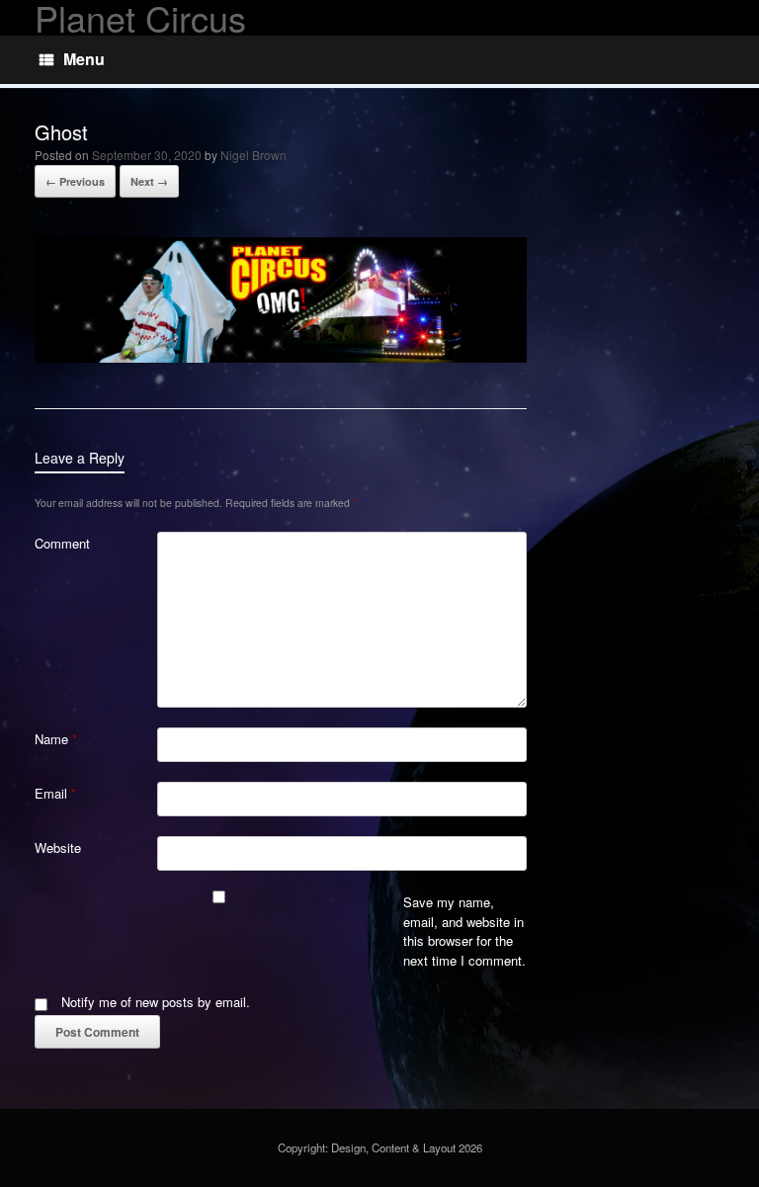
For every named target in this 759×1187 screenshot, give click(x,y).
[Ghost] (281, 357)
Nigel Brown (253, 154)
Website (58, 847)
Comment (62, 543)
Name (56, 738)
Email (55, 793)
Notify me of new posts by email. (155, 1001)
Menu (84, 58)
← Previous (75, 181)
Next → (149, 181)
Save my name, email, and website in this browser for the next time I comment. (464, 931)
